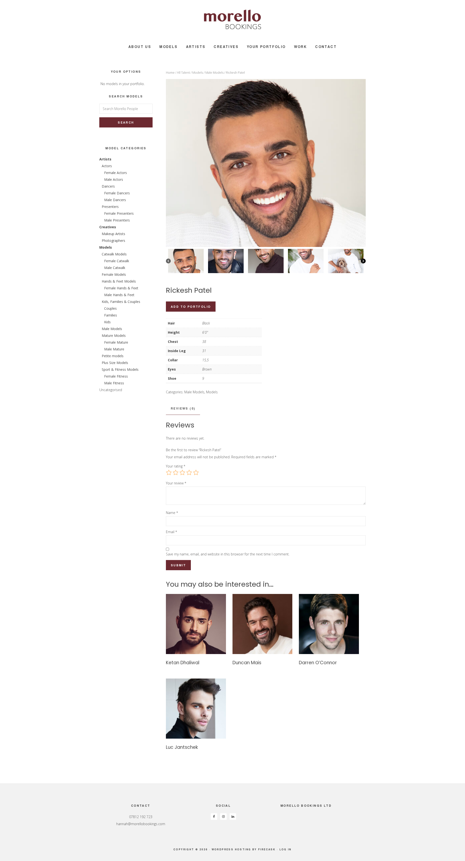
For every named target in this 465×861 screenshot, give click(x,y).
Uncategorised (110, 389)
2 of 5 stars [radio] (175, 472)
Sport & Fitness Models (120, 369)
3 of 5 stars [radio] (182, 472)
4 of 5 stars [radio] (189, 472)
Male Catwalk (114, 267)
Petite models (113, 356)
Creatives (107, 227)
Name (172, 512)
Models (197, 72)
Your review (176, 483)
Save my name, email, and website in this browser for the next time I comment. (227, 554)
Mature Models (114, 335)
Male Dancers (115, 199)
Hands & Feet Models (119, 281)
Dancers (108, 186)
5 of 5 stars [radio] (196, 472)
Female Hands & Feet (121, 288)
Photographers (113, 240)
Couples (110, 308)
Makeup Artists (113, 233)
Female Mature (116, 342)
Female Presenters (119, 213)
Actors (107, 166)
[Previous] (168, 261)
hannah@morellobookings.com (140, 824)
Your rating (175, 466)
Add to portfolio (191, 306)
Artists (105, 159)
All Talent (183, 72)
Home (170, 72)
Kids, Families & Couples (121, 301)
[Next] (363, 261)
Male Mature (114, 349)
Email (171, 531)
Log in (285, 849)
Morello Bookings (232, 19)
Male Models (214, 72)
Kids (107, 322)
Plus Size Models (115, 362)
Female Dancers (117, 193)
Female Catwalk (116, 261)
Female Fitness (116, 376)
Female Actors (115, 172)
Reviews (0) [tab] (183, 408)
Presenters (110, 206)
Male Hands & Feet (119, 294)
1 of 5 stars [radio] (169, 472)
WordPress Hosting (231, 849)
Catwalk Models (114, 254)
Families (110, 315)
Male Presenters (117, 220)
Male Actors (113, 179)
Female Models (114, 274)
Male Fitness (114, 383)
